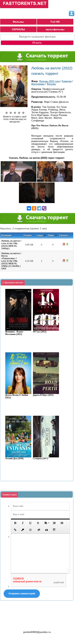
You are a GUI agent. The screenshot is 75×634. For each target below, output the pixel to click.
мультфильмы (55, 29)
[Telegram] (39, 208)
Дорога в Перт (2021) (43, 395)
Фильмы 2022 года (49, 81)
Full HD (55, 21)
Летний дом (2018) (14, 458)
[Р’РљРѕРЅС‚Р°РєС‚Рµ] (29, 208)
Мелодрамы (38, 84)
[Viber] (44, 208)
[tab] (13, 282)
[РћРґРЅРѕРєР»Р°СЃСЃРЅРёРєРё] (34, 208)
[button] (15, 523)
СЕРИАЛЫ (18, 29)
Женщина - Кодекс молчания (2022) (14, 333)
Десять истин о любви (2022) (16, 396)
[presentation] (13, 282)
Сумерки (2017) (40, 458)
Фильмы (18, 21)
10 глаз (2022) (39, 332)
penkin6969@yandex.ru (37, 632)
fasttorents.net (20, 625)
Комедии (67, 81)
